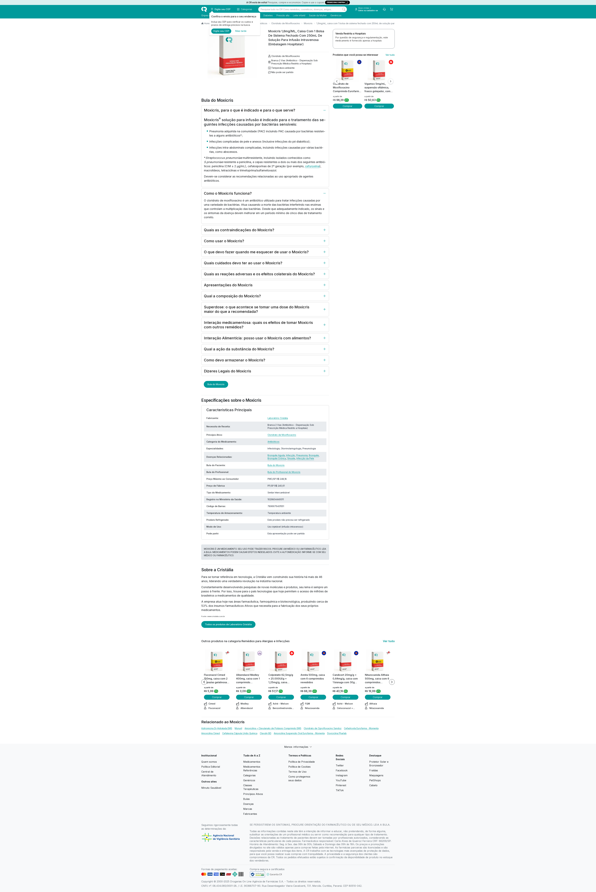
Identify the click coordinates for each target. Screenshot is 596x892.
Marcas (247, 808)
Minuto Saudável (211, 787)
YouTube (341, 780)
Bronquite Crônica (277, 458)
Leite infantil (299, 15)
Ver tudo (390, 55)
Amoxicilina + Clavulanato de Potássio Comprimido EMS (273, 728)
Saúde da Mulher (318, 15)
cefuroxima (312, 166)
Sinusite (291, 458)
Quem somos (209, 761)
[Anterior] (337, 81)
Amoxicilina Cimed (210, 733)
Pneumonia (302, 455)
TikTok (340, 790)
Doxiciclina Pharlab (337, 733)
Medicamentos (251, 761)
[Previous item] (204, 682)
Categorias (249, 775)
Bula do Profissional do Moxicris (284, 472)
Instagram (342, 775)
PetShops (375, 780)
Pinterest (341, 785)
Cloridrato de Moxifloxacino (285, 23)
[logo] (204, 9)
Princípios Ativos (253, 794)
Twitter (340, 765)
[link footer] (257, 874)
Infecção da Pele (305, 458)
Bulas (246, 798)
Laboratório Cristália (278, 418)
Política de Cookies (299, 766)
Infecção (290, 455)
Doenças (248, 803)
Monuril (238, 728)
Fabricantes (250, 813)
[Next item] (392, 682)
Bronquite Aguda (276, 455)
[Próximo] (390, 81)
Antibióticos (261, 23)
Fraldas (373, 770)
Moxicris (308, 23)
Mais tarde (240, 30)
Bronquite (314, 455)
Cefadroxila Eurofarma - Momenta (361, 728)
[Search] (344, 9)
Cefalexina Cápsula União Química (239, 733)
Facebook (342, 770)
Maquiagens (376, 775)
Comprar (347, 106)
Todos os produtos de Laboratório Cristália (228, 624)
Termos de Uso (297, 771)
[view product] (347, 70)
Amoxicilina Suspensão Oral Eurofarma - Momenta (299, 733)
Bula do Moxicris (216, 384)
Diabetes (268, 15)
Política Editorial (210, 766)
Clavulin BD (265, 733)
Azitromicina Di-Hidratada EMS (216, 728)
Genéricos (335, 15)
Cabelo (373, 785)
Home (207, 23)
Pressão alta (282, 15)
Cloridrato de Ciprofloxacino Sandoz (322, 728)
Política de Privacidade (301, 761)
